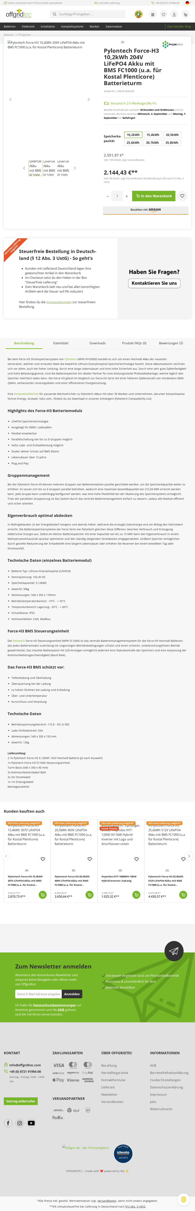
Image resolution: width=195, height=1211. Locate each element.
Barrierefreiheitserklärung (169, 1073)
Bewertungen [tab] (171, 343)
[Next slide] (189, 856)
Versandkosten (112, 1102)
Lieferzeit (108, 1087)
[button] (146, 212)
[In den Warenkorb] (43, 895)
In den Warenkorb (156, 196)
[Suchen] (55, 14)
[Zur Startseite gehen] (19, 13)
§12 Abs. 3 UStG (135, 1206)
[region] (49, 108)
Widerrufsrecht (161, 1109)
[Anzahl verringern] (108, 196)
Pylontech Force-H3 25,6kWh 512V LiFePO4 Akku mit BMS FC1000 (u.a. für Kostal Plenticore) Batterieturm (165, 881)
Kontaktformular (113, 1080)
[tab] (24, 343)
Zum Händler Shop (179, 26)
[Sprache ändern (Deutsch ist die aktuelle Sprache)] (187, 3)
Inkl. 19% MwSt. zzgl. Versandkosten (124, 160)
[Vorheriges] (10, 100)
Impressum (158, 1094)
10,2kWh (133, 135)
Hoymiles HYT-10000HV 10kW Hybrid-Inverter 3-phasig (119, 878)
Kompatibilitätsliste (26, 394)
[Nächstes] (88, 100)
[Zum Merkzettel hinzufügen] (182, 196)
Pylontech (71, 359)
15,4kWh (152, 135)
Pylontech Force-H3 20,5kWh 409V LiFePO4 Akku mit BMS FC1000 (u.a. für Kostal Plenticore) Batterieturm (72, 881)
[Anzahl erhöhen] (127, 196)
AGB (61, 1010)
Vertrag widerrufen (20, 1101)
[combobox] (91, 14)
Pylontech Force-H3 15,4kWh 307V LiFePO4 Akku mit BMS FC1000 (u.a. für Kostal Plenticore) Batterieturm (25, 881)
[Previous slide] (6, 856)
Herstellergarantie (114, 1073)
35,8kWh (171, 143)
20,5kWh (172, 135)
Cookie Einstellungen (165, 1080)
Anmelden (72, 994)
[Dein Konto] (174, 14)
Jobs (153, 1102)
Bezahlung (109, 1065)
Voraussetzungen (59, 302)
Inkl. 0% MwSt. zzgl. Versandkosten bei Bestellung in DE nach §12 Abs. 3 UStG (144, 180)
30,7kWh (152, 143)
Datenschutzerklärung (166, 1087)
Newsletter (109, 1094)
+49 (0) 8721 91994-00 (25, 1072)
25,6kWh (133, 143)
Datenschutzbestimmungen (54, 1005)
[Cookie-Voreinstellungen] (183, 1199)
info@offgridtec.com (25, 1065)
